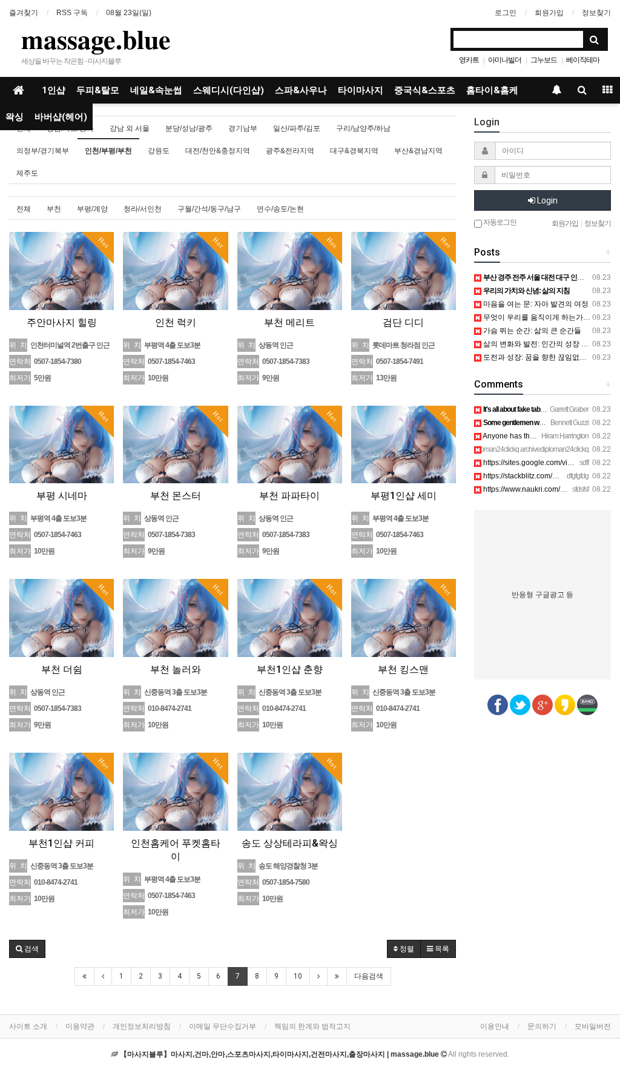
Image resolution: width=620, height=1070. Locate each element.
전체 (23, 209)
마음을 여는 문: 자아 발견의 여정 (535, 304)
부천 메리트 (289, 322)
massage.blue (96, 38)
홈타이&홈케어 (496, 90)
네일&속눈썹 (156, 90)
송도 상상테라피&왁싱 (290, 843)
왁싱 (14, 116)
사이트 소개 (28, 1026)
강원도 (159, 151)
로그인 (505, 12)
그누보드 (543, 60)
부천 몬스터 (175, 495)
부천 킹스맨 (403, 669)
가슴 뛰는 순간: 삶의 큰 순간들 (531, 330)
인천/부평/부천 (108, 151)
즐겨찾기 (23, 12)
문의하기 (541, 1026)
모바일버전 (593, 1026)
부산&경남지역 (418, 151)
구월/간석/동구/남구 (209, 209)
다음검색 (368, 976)
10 (298, 976)
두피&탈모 (97, 90)
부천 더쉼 (61, 669)
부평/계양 (92, 209)
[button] (27, 949)
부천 (54, 209)
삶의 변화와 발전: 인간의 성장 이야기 (542, 344)
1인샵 (53, 90)
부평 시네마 (61, 495)
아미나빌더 (504, 60)
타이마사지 (360, 90)
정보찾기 (596, 12)
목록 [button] (441, 949)
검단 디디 (403, 322)
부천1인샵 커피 (61, 843)
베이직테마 (582, 60)
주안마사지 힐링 (62, 322)
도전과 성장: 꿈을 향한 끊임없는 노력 (542, 357)
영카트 (469, 60)
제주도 (27, 173)
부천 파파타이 (289, 495)
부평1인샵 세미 (404, 495)
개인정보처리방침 (142, 1026)
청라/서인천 (143, 209)
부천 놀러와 (175, 669)
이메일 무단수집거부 (222, 1026)
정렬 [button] (406, 949)
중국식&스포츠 (424, 90)
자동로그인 (499, 222)
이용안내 (494, 1026)
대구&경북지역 (354, 151)
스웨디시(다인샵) (228, 90)
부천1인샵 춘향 (290, 669)
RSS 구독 (72, 12)
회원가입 (549, 12)
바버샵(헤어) (61, 116)
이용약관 (79, 1026)
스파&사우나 (301, 90)
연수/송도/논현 (280, 209)
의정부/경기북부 (42, 151)
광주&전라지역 (290, 151)
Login (546, 200)
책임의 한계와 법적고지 (312, 1026)
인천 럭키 (175, 322)
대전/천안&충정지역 (217, 151)
